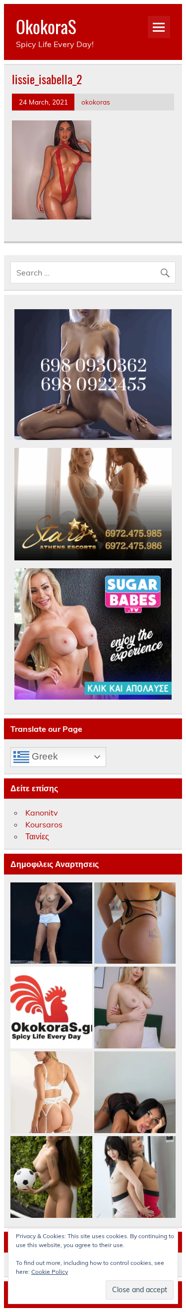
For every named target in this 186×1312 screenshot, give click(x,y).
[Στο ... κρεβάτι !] (135, 1008)
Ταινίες (37, 836)
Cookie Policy (49, 1271)
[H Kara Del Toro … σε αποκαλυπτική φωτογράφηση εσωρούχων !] (51, 1092)
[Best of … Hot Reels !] (51, 1008)
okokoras (95, 102)
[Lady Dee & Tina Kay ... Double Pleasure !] (135, 1177)
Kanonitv (41, 813)
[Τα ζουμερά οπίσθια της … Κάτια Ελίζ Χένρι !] (135, 923)
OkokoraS (46, 26)
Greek (43, 756)
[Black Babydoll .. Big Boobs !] (135, 1092)
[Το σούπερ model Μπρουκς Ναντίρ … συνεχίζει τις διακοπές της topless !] (51, 923)
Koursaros (43, 824)
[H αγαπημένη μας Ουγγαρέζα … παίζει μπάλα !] (51, 1177)
